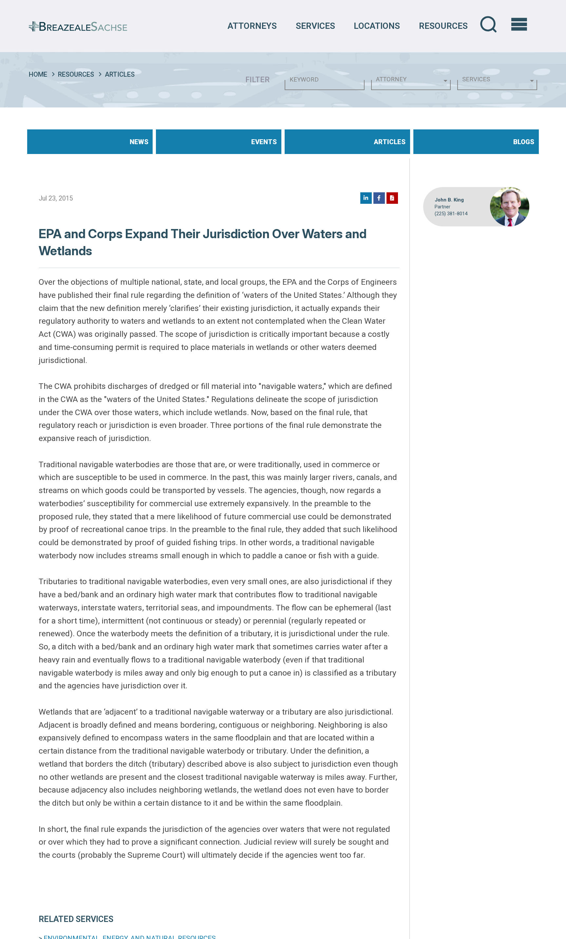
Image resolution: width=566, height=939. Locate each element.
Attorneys (252, 26)
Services (315, 26)
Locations (377, 26)
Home (38, 74)
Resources (443, 26)
